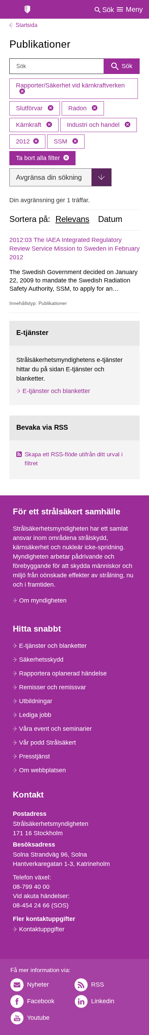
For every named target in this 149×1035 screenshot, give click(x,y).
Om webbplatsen (42, 770)
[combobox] (74, 66)
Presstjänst (34, 756)
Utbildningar (35, 701)
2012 (23, 141)
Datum (110, 219)
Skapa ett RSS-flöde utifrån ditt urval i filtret (74, 459)
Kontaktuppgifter (41, 929)
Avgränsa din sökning (49, 177)
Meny (134, 9)
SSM (61, 141)
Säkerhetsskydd (41, 659)
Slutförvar (30, 108)
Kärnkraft (29, 124)
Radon (78, 108)
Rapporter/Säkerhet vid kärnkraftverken (70, 85)
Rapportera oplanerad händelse (63, 673)
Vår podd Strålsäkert (47, 742)
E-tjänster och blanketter (56, 391)
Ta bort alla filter (38, 158)
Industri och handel (94, 124)
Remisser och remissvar (52, 687)
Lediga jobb (35, 714)
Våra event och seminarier (55, 728)
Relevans (72, 219)
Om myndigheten (43, 600)
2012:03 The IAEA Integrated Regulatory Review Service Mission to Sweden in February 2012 (74, 248)
